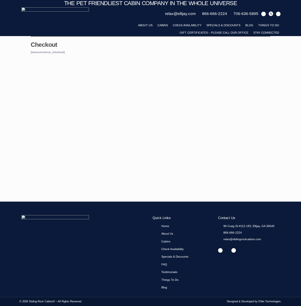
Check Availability (187, 25)
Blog (249, 25)
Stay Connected (266, 32)
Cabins (162, 25)
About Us (167, 233)
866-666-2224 (232, 232)
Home (165, 226)
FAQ (164, 264)
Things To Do (268, 25)
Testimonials (169, 272)
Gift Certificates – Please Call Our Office (214, 32)
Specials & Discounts (223, 25)
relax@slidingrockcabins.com (242, 239)
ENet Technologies (269, 301)
